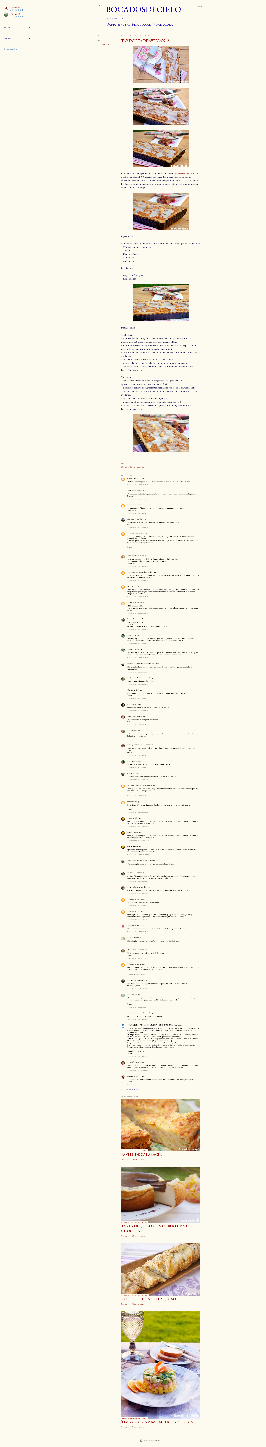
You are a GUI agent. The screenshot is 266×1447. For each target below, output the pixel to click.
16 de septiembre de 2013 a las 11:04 (137, 1019)
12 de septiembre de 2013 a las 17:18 (137, 698)
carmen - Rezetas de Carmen (138, 664)
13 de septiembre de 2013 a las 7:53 (137, 919)
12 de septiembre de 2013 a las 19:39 (137, 755)
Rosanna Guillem (133, 887)
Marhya (130, 690)
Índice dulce (141, 24)
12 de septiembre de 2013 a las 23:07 (138, 840)
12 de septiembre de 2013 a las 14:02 (137, 597)
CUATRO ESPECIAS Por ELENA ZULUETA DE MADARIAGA (149, 1025)
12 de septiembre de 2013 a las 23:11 (137, 867)
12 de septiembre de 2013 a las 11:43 (137, 485)
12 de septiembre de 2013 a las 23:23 (137, 881)
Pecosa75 (130, 1062)
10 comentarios (138, 1427)
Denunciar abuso (11, 49)
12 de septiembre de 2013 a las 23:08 (138, 855)
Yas (128, 925)
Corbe (129, 818)
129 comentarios (138, 1236)
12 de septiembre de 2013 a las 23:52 (137, 893)
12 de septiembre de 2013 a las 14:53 (137, 643)
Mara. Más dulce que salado (137, 861)
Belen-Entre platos (134, 980)
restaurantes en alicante (136, 1013)
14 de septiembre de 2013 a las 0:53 (137, 958)
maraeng (130, 478)
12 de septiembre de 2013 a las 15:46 (137, 672)
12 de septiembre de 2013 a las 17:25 (137, 710)
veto (129, 802)
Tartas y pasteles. (104, 44)
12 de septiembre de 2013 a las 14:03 (137, 613)
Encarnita (130, 873)
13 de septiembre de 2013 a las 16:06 (137, 944)
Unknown (130, 505)
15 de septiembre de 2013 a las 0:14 (137, 974)
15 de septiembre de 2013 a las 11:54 (137, 988)
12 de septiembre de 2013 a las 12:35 (137, 499)
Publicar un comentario (130, 1089)
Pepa (129, 938)
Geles (129, 704)
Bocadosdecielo (143, 9)
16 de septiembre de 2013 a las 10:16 (137, 1007)
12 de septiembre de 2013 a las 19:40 (137, 767)
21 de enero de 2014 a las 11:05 (136, 1084)
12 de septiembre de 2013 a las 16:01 (137, 684)
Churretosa (131, 1076)
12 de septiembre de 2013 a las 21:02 (137, 796)
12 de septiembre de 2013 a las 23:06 (138, 826)
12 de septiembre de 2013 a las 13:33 (137, 550)
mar (128, 773)
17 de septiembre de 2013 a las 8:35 (137, 1056)
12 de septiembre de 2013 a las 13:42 (137, 566)
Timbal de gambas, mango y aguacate (159, 1421)
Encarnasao (131, 716)
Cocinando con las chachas (137, 572)
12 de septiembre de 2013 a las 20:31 (137, 779)
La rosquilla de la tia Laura (136, 785)
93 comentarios (138, 1304)
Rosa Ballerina (132, 533)
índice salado (163, 24)
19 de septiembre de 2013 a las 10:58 (137, 1070)
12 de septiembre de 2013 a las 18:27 (137, 725)
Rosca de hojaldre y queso (148, 1298)
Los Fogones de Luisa (135, 745)
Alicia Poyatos (132, 556)
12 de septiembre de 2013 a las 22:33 (137, 812)
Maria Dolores (132, 950)
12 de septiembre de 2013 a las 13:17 (137, 527)
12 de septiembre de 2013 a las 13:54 (137, 580)
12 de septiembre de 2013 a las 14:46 (137, 629)
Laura (129, 586)
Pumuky (130, 994)
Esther (129, 635)
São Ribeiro (131, 519)
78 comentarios (138, 1160)
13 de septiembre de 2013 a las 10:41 (137, 932)
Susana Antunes (133, 619)
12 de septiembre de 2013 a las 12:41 (137, 513)
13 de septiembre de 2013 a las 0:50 (137, 905)
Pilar (129, 731)
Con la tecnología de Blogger (152, 1440)
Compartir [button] (102, 36)
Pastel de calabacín (141, 1154)
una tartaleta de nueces (186, 173)
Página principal (118, 24)
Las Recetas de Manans (136, 678)
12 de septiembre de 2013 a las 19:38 (137, 739)
